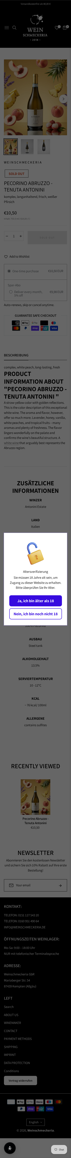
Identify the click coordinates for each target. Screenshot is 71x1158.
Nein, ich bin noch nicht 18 (36, 613)
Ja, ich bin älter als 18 (35, 600)
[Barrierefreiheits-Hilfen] (10, 1148)
